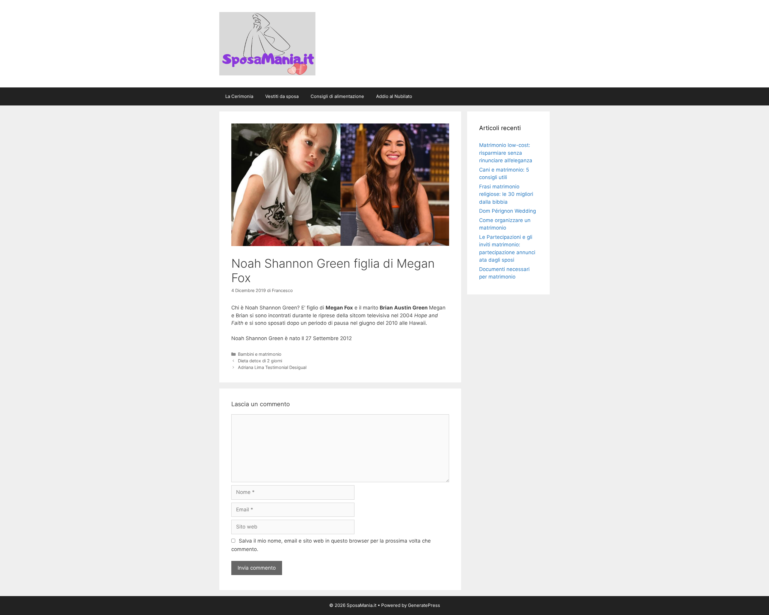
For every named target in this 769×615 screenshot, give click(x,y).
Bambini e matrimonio (259, 354)
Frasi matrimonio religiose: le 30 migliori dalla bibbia (506, 194)
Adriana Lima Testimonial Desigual (272, 367)
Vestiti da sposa (282, 96)
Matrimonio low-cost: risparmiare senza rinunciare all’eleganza (505, 152)
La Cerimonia (239, 96)
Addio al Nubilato (394, 96)
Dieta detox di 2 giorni (260, 360)
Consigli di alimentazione (337, 96)
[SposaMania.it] (267, 43)
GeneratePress (424, 605)
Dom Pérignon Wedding (507, 211)
